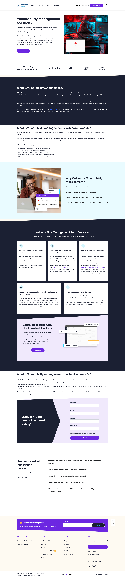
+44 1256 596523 (94, 554)
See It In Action (98, 542)
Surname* (72, 410)
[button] (82, 5)
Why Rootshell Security (47, 541)
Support (66, 544)
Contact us (44, 557)
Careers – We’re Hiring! (48, 551)
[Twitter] (89, 566)
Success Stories (68, 554)
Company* (73, 418)
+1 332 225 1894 (94, 557)
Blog (65, 541)
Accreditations (45, 547)
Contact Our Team (32, 475)
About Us (43, 544)
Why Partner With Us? (47, 554)
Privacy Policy (92, 433)
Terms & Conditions (34, 573)
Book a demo (97, 547)
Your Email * (66, 521)
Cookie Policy (25, 573)
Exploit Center (68, 551)
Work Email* (73, 425)
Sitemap (19, 573)
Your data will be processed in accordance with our (82, 433)
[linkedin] (94, 566)
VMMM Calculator (69, 547)
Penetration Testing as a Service (26, 541)
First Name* (73, 402)
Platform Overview (22, 544)
